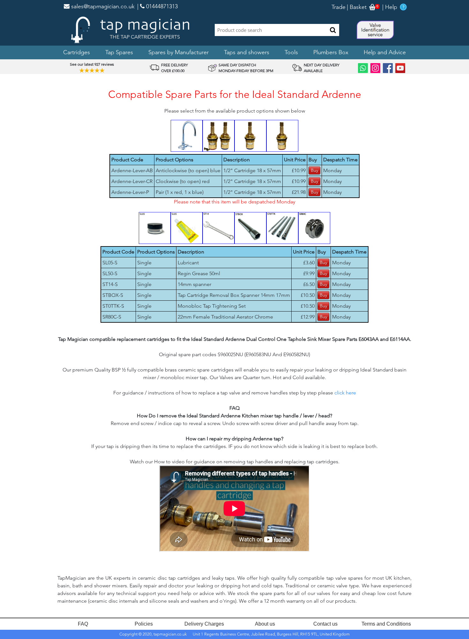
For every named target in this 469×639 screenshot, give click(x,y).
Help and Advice (385, 52)
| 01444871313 (157, 6)
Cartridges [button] (76, 52)
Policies (144, 624)
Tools (291, 52)
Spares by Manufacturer (178, 52)
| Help (389, 7)
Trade (338, 7)
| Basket (357, 7)
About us (265, 624)
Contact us (325, 624)
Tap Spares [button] (119, 52)
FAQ (83, 624)
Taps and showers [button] (246, 52)
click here (345, 393)
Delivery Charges (204, 624)
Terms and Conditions (386, 624)
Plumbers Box (330, 52)
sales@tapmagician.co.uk (102, 6)
